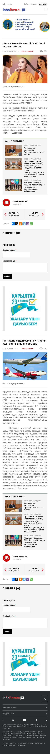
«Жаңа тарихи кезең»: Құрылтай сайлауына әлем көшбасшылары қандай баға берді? (25, 24)
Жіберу (7, 276)
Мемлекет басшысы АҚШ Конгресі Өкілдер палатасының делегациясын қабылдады (34, 187)
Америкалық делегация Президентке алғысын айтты (34, 151)
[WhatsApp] (31, 223)
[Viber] (27, 223)
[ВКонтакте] (13, 223)
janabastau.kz (20, 201)
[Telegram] (24, 223)
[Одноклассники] (20, 223)
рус (44, 4)
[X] (16, 223)
